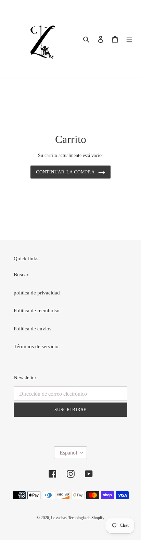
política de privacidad (37, 292)
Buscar (21, 274)
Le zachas (59, 517)
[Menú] (129, 38)
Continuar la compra (65, 171)
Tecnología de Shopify (86, 517)
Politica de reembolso (37, 310)
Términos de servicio (36, 346)
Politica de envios (32, 328)
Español (68, 453)
